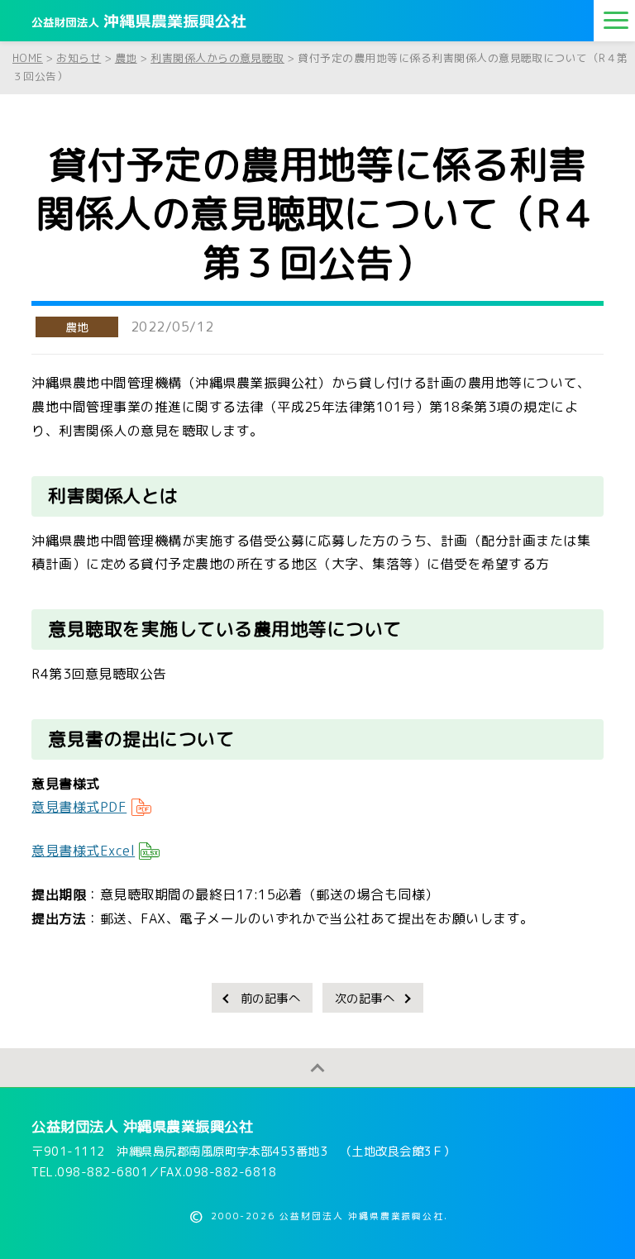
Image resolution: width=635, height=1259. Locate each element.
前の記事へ (270, 998)
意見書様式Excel (83, 851)
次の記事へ (364, 998)
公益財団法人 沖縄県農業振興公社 (142, 1126)
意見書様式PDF (79, 807)
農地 (77, 327)
